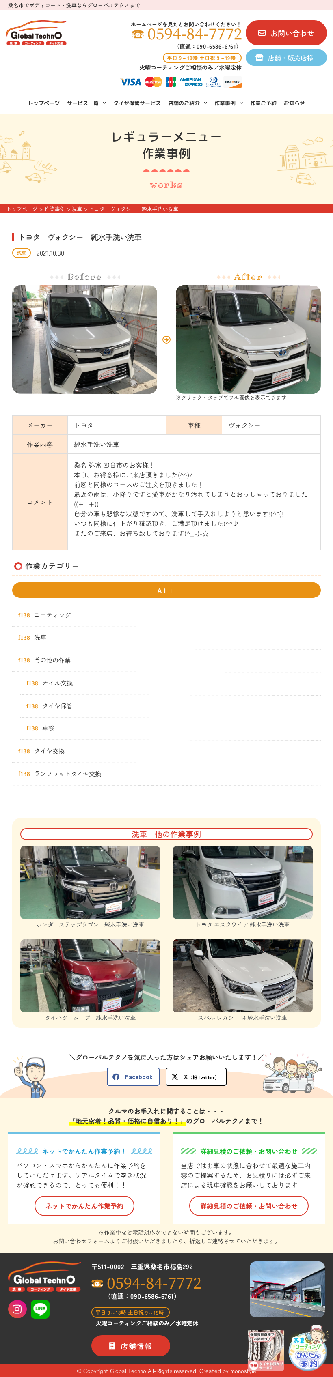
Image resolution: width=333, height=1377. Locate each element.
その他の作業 (52, 659)
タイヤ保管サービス (137, 103)
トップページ (44, 103)
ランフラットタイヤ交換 (67, 773)
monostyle (243, 1370)
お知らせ (294, 103)
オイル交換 (57, 682)
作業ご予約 (263, 103)
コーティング (52, 614)
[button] (133, 1077)
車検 (48, 728)
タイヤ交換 (49, 750)
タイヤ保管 (57, 705)
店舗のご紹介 (184, 103)
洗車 (21, 252)
